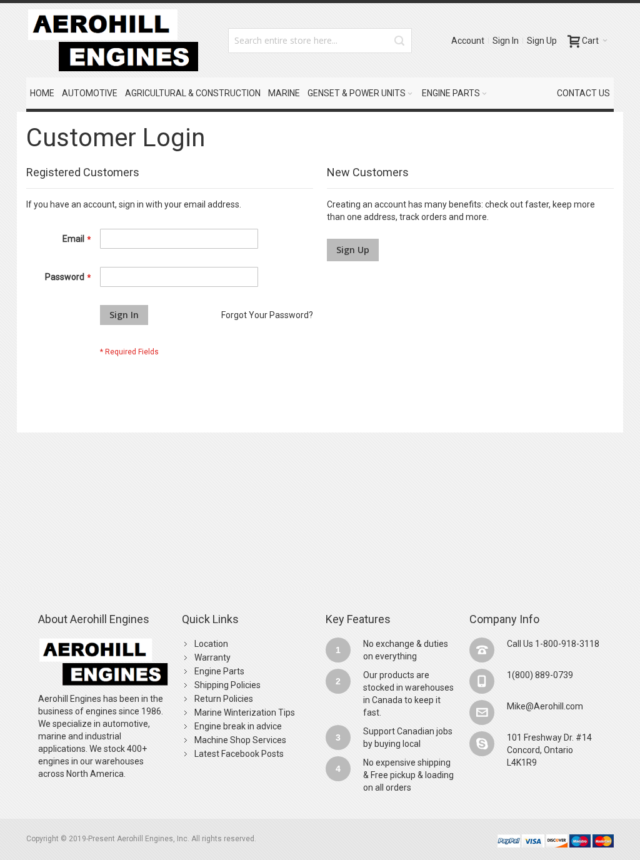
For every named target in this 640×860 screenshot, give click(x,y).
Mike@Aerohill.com (545, 706)
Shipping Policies (227, 685)
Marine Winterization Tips (244, 713)
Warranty (212, 657)
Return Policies (223, 699)
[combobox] (319, 40)
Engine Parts (219, 671)
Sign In (505, 41)
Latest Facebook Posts (239, 754)
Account (467, 41)
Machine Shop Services (240, 740)
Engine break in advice (238, 726)
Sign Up (542, 41)
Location (211, 644)
